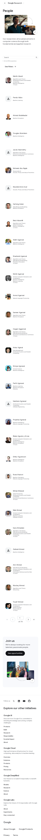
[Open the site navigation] (5, 3)
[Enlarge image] (35, 32)
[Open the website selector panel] (23, 3)
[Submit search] (36, 57)
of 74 (20, 622)
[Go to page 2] (28, 619)
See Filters (9, 66)
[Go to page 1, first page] (7, 619)
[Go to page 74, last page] (33, 619)
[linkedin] (19, 701)
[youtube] (24, 701)
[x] (13, 701)
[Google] (7, 822)
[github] (29, 701)
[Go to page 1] (12, 619)
